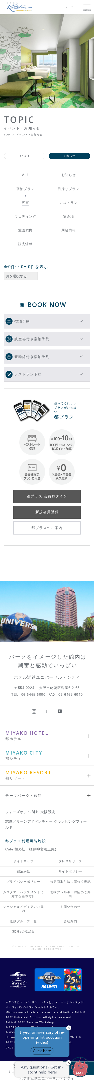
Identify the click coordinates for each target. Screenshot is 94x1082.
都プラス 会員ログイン (47, 496)
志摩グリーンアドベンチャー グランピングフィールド (46, 824)
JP (68, 7)
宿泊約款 (23, 871)
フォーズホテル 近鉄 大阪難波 (30, 812)
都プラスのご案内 (46, 528)
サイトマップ (23, 861)
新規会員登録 (47, 512)
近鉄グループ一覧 (23, 921)
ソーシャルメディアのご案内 (23, 909)
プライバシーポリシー (24, 881)
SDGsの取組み (23, 931)
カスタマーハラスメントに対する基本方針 (23, 894)
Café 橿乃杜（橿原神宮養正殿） (31, 849)
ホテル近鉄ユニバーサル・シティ (47, 1078)
